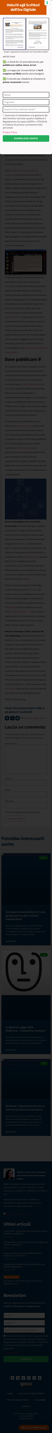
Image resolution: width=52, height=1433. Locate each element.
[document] (26, 716)
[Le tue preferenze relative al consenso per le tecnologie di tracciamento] (47, 2)
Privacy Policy (10, 132)
